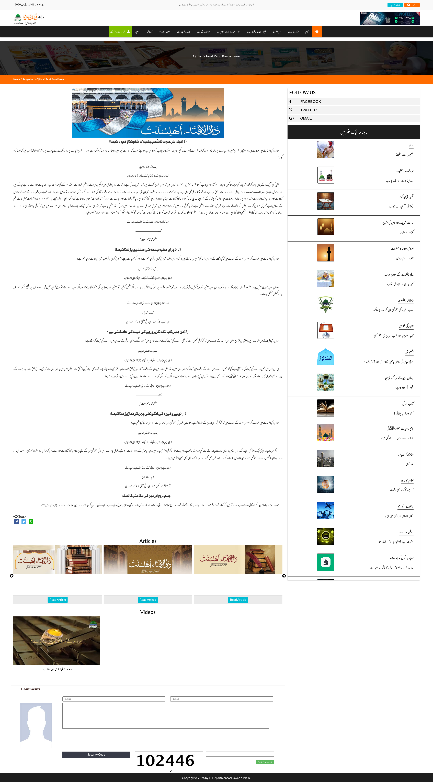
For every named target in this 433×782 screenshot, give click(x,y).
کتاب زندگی (408, 403)
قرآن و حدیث (293, 31)
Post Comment (265, 762)
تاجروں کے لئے (203, 31)
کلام (307, 31)
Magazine (28, 79)
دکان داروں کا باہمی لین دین (399, 515)
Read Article (58, 599)
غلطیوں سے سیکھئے (404, 154)
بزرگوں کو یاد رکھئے (183, 31)
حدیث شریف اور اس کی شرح (398, 222)
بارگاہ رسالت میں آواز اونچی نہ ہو (397, 438)
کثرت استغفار (407, 232)
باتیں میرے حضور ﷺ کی (400, 428)
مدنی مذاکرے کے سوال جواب (399, 274)
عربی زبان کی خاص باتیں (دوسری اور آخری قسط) (388, 361)
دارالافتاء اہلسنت (406, 300)
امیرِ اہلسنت (276, 31)
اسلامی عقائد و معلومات (402, 248)
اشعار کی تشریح (406, 326)
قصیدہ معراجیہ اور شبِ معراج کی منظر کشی (393, 335)
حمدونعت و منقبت (405, 171)
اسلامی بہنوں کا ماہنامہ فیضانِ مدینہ (228, 31)
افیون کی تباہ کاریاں (404, 387)
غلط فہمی (409, 464)
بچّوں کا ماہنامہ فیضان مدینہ (256, 31)
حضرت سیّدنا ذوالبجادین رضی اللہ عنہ (395, 541)
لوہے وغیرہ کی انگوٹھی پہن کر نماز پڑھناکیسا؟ (392, 309)
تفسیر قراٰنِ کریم (406, 196)
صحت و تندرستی (164, 31)
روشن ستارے (406, 532)
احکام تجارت (407, 480)
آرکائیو (149, 31)
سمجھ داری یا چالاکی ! (403, 413)
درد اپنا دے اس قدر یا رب (399, 180)
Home (16, 79)
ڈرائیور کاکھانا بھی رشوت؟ (400, 489)
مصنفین (137, 31)
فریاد (411, 145)
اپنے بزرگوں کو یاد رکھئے (402, 558)
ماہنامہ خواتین (395, 4)
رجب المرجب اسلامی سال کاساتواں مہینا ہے (391, 567)
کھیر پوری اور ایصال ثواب (400, 284)
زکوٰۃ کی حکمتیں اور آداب (401, 206)
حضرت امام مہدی (404, 258)
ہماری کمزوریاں (406, 454)
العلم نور (409, 352)
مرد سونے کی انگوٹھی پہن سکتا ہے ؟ (56, 669)
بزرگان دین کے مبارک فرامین (399, 378)
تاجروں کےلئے (405, 506)
